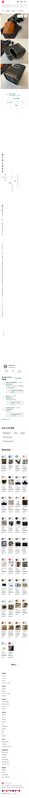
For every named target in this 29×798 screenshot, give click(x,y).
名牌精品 (4, 695)
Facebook (4, 675)
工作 (3, 733)
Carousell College (6, 682)
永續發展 (15, 785)
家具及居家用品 (5, 701)
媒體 (12, 785)
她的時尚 (4, 691)
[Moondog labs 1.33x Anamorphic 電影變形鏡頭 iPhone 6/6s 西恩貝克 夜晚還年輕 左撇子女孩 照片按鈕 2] (14, 51)
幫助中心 (3, 785)
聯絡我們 (8, 785)
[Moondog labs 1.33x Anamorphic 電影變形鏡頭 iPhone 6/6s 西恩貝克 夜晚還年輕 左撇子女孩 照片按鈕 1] (14, 26)
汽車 (3, 724)
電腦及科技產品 (5, 741)
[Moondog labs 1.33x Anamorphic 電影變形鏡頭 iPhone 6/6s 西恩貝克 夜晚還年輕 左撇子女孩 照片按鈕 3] (14, 76)
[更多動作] (25, 16)
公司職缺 (20, 785)
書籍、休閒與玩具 (6, 777)
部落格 (3, 680)
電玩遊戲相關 (5, 759)
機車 (3, 731)
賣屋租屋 (4, 728)
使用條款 (13, 787)
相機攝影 (4, 770)
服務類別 (4, 735)
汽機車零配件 (5, 726)
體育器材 (4, 757)
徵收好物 (4, 719)
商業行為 (22, 787)
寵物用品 (4, 708)
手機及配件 (4, 744)
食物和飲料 (4, 754)
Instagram (4, 678)
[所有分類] (17, 2)
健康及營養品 (5, 752)
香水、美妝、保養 (6, 693)
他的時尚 (4, 688)
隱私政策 (18, 787)
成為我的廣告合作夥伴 (6, 787)
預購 (3, 717)
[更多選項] (2, 472)
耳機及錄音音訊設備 (6, 746)
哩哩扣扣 (4, 714)
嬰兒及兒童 (4, 706)
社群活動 (4, 721)
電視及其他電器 (5, 704)
